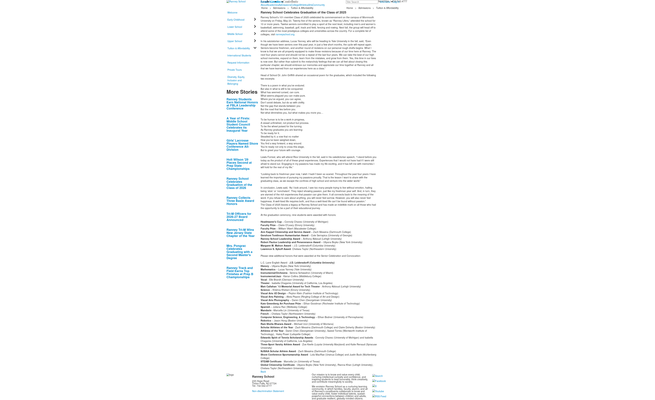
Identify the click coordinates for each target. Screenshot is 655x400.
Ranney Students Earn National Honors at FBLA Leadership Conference (242, 104)
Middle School (235, 34)
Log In (396, 1)
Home (264, 8)
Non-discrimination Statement (268, 391)
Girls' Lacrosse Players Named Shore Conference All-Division (242, 145)
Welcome (232, 12)
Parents (265, 1)
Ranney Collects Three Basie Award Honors (240, 200)
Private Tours (234, 69)
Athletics (303, 4)
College (295, 4)
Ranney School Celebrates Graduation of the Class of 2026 (239, 183)
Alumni (272, 1)
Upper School (234, 41)
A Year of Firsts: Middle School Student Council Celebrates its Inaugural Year (238, 124)
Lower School (234, 26)
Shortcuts (385, 1)
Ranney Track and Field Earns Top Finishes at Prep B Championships (240, 272)
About (264, 4)
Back (263, 371)
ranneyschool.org (284, 34)
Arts (310, 4)
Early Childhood (235, 19)
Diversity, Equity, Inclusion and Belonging (236, 80)
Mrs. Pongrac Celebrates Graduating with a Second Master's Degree (239, 251)
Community (318, 4)
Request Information (238, 62)
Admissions (285, 4)
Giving (279, 1)
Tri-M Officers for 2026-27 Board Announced (239, 216)
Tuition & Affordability (302, 8)
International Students (239, 55)
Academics (273, 4)
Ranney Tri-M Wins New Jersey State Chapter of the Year (241, 232)
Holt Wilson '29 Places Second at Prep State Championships (239, 164)
